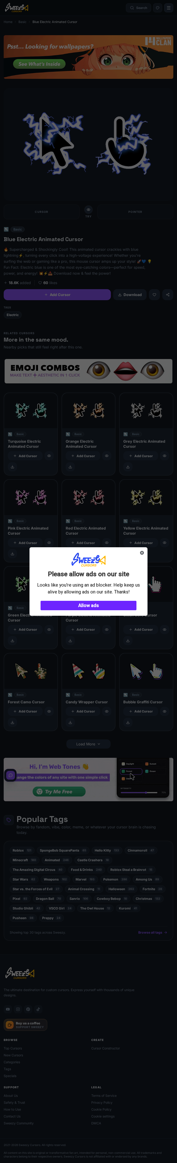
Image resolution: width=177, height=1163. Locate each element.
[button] (88, 605)
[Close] (142, 552)
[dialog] (89, 581)
